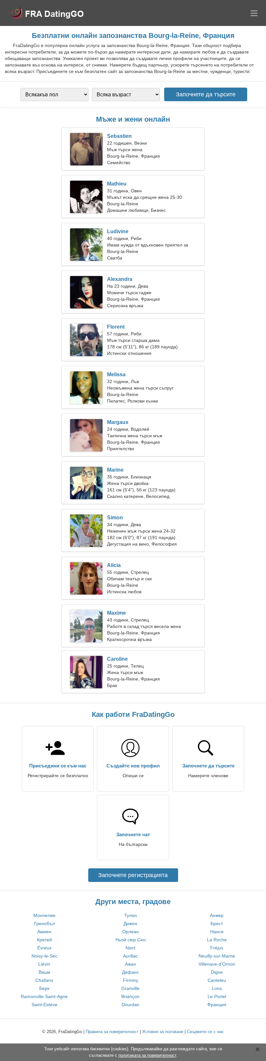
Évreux (44, 947)
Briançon (130, 996)
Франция (216, 1004)
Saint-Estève (44, 1004)
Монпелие (44, 915)
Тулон (130, 915)
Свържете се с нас (205, 1031)
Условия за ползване (162, 1031)
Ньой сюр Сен (130, 939)
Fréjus (216, 947)
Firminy (130, 980)
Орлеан (130, 931)
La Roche (217, 939)
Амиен (44, 931)
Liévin (44, 964)
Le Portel (217, 996)
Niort (130, 947)
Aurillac (130, 956)
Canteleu (217, 980)
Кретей (44, 939)
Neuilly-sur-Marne (217, 956)
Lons (217, 988)
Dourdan (130, 1004)
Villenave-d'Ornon (217, 964)
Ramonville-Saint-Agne (44, 996)
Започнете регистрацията (133, 875)
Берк (44, 988)
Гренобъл (44, 923)
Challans (44, 980)
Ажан (130, 964)
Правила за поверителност (112, 1031)
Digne (217, 972)
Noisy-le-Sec (44, 956)
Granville (130, 988)
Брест (217, 923)
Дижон (130, 923)
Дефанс (130, 972)
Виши (44, 972)
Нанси (217, 931)
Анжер (217, 915)
